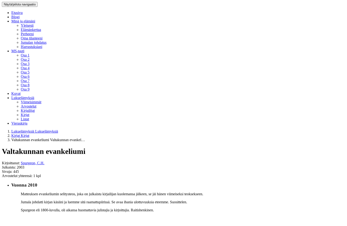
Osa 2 (25, 59)
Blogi (15, 17)
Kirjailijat (28, 111)
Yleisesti (27, 25)
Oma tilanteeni (31, 38)
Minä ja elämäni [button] (23, 21)
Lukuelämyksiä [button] (22, 98)
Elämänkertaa (31, 30)
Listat (25, 119)
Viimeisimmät (31, 102)
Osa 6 (25, 76)
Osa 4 (25, 68)
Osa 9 (25, 89)
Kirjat (25, 115)
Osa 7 (25, 81)
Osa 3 (25, 64)
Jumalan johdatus (34, 42)
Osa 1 (25, 55)
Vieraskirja (19, 123)
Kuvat (16, 93)
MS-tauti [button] (17, 51)
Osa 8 (25, 85)
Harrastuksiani (31, 47)
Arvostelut (28, 106)
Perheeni (27, 34)
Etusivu (17, 13)
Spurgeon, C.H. (32, 163)
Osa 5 (25, 72)
